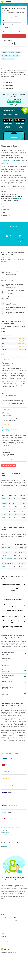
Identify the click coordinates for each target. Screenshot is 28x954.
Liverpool (4, 506)
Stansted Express (11, 818)
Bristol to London (6, 566)
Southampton (14, 160)
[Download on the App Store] (8, 120)
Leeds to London (6, 560)
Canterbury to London (7, 558)
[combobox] (14, 20)
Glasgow (4, 520)
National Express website (15, 198)
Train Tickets (4, 917)
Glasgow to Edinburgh (7, 569)
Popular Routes (15, 55)
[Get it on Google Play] (19, 120)
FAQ (4, 58)
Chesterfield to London (7, 397)
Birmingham (5, 168)
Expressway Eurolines (12, 765)
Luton (3, 509)
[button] (26, 1)
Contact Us (3, 933)
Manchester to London (7, 555)
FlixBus (9, 771)
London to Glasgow (6, 415)
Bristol (3, 517)
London (3, 160)
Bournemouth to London (7, 563)
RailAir (9, 812)
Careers (16, 923)
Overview (4, 52)
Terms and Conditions (6, 939)
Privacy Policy (4, 941)
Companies (3, 936)
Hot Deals (11, 58)
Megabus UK (10, 792)
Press (15, 920)
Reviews (18, 52)
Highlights (11, 52)
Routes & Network (6, 55)
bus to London (4, 846)
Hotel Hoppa (10, 785)
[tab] (6, 17)
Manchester (8, 160)
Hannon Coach (11, 778)
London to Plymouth (7, 455)
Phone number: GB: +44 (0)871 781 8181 (11, 196)
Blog (15, 917)
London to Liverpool (7, 365)
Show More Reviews (9, 465)
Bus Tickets (4, 914)
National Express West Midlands (15, 798)
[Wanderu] (6, 2)
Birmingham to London (7, 550)
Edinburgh (22, 160)
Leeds (3, 511)
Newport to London (5, 836)
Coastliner (10, 758)
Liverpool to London (6, 552)
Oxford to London (5, 837)
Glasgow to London (6, 547)
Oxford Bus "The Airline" (13, 805)
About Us (16, 914)
